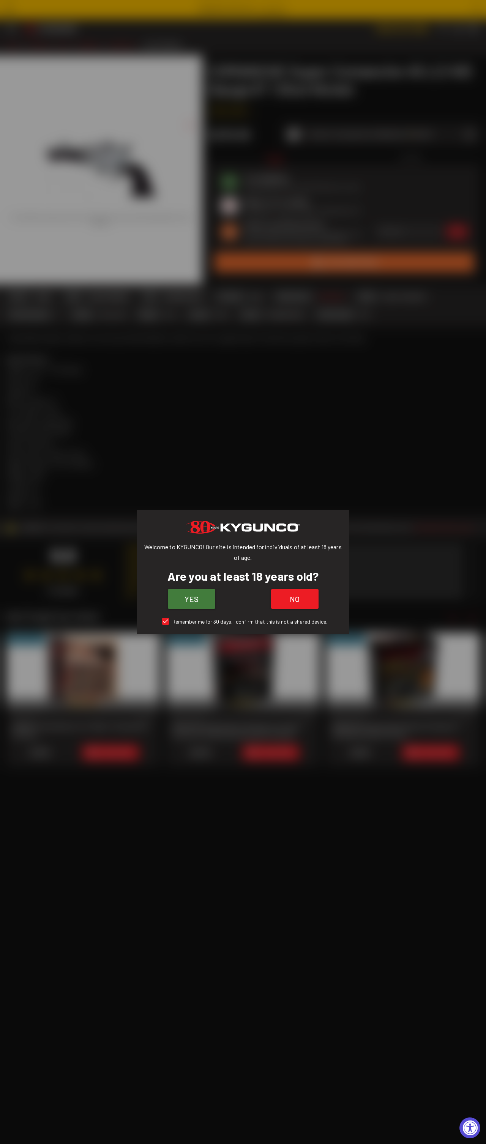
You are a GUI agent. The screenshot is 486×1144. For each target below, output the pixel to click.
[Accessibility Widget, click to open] (469, 1127)
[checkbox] (243, 621)
